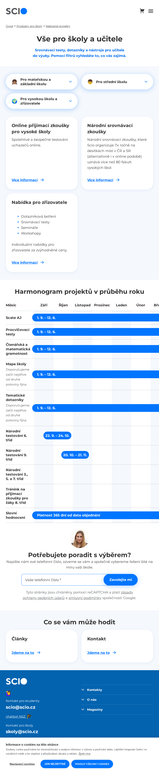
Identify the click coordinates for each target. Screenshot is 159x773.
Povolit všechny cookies (92, 764)
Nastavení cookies (22, 764)
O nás (92, 699)
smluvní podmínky (85, 598)
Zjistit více (84, 753)
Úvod (9, 26)
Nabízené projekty (58, 26)
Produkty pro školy (29, 26)
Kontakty (94, 689)
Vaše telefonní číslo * (43, 580)
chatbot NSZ (19, 716)
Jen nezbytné (54, 764)
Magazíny (95, 709)
